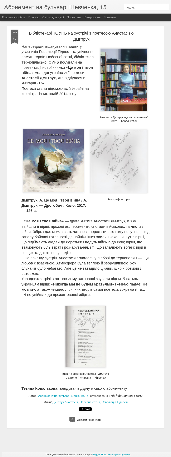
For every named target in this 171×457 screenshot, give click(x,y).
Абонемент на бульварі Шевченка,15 (63, 395)
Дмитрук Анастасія (65, 402)
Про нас (34, 17)
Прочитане (74, 17)
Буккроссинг (92, 17)
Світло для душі (53, 17)
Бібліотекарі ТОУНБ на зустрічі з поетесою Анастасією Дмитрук (81, 36)
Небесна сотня (90, 402)
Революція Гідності (115, 402)
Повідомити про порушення (115, 454)
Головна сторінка (13, 17)
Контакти (110, 17)
